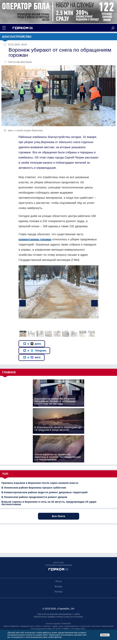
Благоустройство (17, 36)
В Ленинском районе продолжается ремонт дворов (34, 497)
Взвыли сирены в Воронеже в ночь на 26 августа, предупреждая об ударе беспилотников (48, 503)
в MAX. (34, 357)
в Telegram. (37, 350)
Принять (104, 635)
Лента (58, 581)
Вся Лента (58, 516)
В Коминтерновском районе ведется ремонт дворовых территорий (44, 492)
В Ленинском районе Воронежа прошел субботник (33, 487)
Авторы (59, 591)
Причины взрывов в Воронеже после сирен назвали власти (39, 483)
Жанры (58, 586)
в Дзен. (35, 343)
